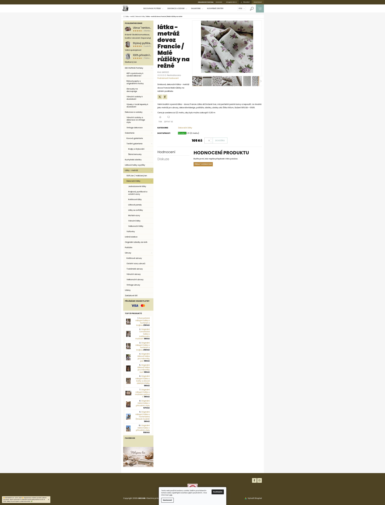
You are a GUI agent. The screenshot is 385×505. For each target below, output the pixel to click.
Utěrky (128, 290)
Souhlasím (217, 492)
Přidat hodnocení (203, 164)
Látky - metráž (131, 170)
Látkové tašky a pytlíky (135, 165)
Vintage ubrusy (133, 285)
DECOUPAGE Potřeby (134, 68)
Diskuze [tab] (163, 159)
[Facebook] (165, 97)
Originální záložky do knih (136, 242)
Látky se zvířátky (135, 210)
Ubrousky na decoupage (132, 90)
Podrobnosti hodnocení (168, 78)
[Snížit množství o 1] (211, 142)
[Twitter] (159, 97)
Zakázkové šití (131, 295)
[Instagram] (259, 480)
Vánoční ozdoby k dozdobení (135, 97)
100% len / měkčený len (137, 175)
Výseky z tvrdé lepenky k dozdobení (137, 105)
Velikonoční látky (135, 226)
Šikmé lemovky (135, 154)
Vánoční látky (134, 221)
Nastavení (167, 500)
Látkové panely (135, 204)
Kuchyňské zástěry (133, 159)
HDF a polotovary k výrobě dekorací (135, 74)
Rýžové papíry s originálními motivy (135, 82)
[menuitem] (153, 8)
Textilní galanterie (134, 143)
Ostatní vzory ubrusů (136, 263)
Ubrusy (128, 253)
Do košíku (220, 140)
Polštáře (128, 247)
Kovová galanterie (135, 138)
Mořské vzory (134, 215)
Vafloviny (131, 231)
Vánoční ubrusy (134, 274)
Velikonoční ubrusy (135, 279)
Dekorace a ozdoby (133, 112)
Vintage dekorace (135, 127)
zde (170, 495)
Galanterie (129, 133)
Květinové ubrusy (134, 258)
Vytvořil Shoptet (255, 498)
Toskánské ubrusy (135, 269)
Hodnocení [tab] (166, 152)
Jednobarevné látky (137, 186)
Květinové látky (135, 199)
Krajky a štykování (136, 149)
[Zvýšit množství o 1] (211, 139)
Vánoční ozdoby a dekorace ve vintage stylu (136, 120)
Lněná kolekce (131, 237)
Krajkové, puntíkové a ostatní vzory (137, 192)
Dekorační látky (133, 181)
